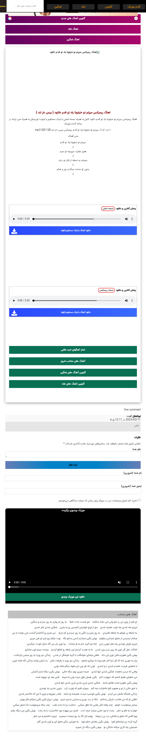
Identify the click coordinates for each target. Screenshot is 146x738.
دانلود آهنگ (105, 130)
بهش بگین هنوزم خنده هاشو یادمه (120, 683)
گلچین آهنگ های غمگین (73, 373)
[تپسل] (10, 18)
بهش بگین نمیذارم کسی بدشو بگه (80, 638)
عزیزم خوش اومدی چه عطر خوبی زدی (118, 644)
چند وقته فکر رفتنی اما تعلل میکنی (95, 705)
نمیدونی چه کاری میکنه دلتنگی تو (120, 727)
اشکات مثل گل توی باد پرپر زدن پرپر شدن (116, 650)
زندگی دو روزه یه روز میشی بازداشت (32, 655)
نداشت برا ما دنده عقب (63, 705)
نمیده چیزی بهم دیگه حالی (75, 672)
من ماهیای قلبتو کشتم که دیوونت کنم (118, 677)
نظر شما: (136, 449)
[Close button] (136, 18)
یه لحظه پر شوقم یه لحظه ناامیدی (120, 633)
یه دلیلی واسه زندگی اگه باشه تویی (30, 661)
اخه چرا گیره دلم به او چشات (82, 644)
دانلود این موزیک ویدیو (73, 597)
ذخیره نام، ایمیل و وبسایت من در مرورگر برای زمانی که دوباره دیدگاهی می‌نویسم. (98, 501)
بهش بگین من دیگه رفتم (23, 711)
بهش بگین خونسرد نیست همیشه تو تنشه (85, 694)
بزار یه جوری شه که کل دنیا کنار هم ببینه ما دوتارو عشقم (109, 661)
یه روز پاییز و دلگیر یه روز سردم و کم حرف (79, 633)
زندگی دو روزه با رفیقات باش (64, 661)
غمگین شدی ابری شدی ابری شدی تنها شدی (77, 683)
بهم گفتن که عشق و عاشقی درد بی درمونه (116, 716)
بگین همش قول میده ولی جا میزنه (79, 677)
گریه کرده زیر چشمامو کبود (124, 722)
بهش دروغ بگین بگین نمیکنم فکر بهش (39, 699)
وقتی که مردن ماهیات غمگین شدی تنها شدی (114, 672)
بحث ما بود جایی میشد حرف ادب (97, 711)
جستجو (3, 6)
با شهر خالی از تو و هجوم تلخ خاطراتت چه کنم (114, 688)
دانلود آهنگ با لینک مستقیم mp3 (76, 230)
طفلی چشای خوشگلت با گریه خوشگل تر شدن (76, 655)
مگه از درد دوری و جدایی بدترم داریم (79, 699)
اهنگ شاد (73, 29)
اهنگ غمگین (73, 40)
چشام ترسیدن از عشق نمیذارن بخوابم (118, 638)
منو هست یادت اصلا (79, 622)
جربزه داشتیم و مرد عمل (45, 716)
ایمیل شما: (136, 486)
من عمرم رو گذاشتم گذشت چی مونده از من (34, 633)
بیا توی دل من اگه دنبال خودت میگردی (46, 644)
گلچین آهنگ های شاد (73, 384)
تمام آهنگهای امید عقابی (73, 350)
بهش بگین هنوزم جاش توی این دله (119, 655)
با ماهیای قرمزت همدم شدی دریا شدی (117, 666)
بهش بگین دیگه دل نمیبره (88, 727)
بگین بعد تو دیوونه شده (47, 677)
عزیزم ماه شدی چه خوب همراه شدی (118, 627)
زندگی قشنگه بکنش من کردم (122, 694)
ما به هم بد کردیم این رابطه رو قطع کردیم (72, 650)
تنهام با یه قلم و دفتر (127, 711)
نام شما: (138, 473)
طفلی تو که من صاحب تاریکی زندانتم (118, 699)
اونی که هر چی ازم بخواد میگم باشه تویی (74, 666)
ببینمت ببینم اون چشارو (37, 650)
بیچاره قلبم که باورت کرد (76, 688)
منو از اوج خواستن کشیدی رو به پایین (79, 627)
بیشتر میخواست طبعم (126, 705)
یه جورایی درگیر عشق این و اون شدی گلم (58, 722)
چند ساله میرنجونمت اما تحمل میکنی (31, 705)
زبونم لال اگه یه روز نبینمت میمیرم (76, 716)
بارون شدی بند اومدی (50, 688)
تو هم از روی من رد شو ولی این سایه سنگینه (114, 622)
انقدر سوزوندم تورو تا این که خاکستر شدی (40, 694)
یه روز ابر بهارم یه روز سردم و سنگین (49, 622)
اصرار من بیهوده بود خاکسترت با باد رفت (58, 711)
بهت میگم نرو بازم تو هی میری (45, 638)
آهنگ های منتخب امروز (73, 361)
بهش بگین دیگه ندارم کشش (45, 672)
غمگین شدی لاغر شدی (45, 627)
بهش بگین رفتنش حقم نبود (95, 722)
